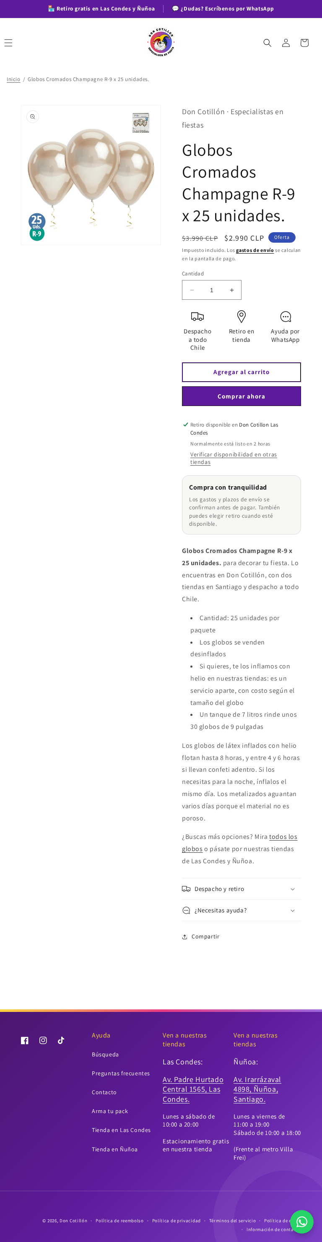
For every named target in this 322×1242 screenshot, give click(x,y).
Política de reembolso (120, 1221)
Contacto (104, 1092)
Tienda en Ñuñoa (115, 1149)
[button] (17, 43)
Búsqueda (105, 1054)
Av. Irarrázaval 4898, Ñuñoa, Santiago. (257, 1089)
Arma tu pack (110, 1111)
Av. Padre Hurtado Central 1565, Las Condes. (193, 1089)
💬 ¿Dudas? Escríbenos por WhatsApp (223, 8)
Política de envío (282, 1221)
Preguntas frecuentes (121, 1073)
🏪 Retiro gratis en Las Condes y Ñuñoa (101, 8)
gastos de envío (255, 250)
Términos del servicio (232, 1221)
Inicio (14, 79)
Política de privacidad (176, 1221)
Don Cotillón (73, 1221)
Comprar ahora (241, 396)
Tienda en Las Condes (121, 1130)
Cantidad (193, 273)
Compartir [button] (205, 936)
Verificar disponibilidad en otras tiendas (233, 458)
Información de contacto (274, 1229)
